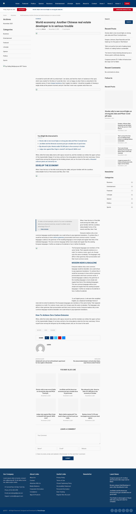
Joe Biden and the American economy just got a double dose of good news (62, 143)
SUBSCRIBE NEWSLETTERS (123, 9)
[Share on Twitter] (55, 337)
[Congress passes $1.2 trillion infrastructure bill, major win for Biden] (110, 163)
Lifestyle (70, 3)
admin (44, 29)
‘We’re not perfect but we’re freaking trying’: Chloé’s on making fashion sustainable (125, 138)
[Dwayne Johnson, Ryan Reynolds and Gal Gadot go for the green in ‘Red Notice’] (110, 126)
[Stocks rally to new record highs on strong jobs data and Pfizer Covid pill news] (46, 380)
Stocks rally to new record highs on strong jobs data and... (48, 9)
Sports (78, 3)
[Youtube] (111, 9)
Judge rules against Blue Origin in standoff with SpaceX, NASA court (60, 149)
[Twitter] (109, 9)
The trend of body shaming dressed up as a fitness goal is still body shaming (125, 150)
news (45, 330)
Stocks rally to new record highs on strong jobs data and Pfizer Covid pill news (63, 141)
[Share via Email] (63, 337)
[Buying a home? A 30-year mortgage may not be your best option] (90, 405)
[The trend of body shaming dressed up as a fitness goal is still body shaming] (110, 151)
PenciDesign (41, 510)
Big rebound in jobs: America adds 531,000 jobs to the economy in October (62, 146)
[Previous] (28, 9)
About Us (86, 3)
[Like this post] (47, 337)
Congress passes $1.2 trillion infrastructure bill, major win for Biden (125, 162)
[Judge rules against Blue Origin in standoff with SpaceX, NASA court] (46, 405)
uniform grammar (58, 237)
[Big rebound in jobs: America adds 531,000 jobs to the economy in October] (90, 380)
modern (39, 330)
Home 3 (117, 3)
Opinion (41, 3)
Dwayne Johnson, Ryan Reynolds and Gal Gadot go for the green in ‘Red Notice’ (124, 126)
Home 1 (102, 3)
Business (49, 3)
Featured (25, 3)
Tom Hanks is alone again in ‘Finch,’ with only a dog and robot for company (120, 499)
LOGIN (127, 3)
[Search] (132, 3)
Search (107, 19)
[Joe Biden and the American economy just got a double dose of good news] (68, 380)
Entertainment (59, 3)
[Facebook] (107, 9)
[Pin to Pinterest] (59, 337)
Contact (94, 3)
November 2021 (8, 23)
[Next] (31, 9)
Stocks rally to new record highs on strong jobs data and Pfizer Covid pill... (46, 391)
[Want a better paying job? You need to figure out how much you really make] (68, 405)
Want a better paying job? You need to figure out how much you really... (68, 416)
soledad (52, 330)
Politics (33, 3)
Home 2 (110, 3)
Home (17, 3)
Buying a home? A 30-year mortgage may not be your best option (90, 416)
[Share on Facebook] (51, 337)
